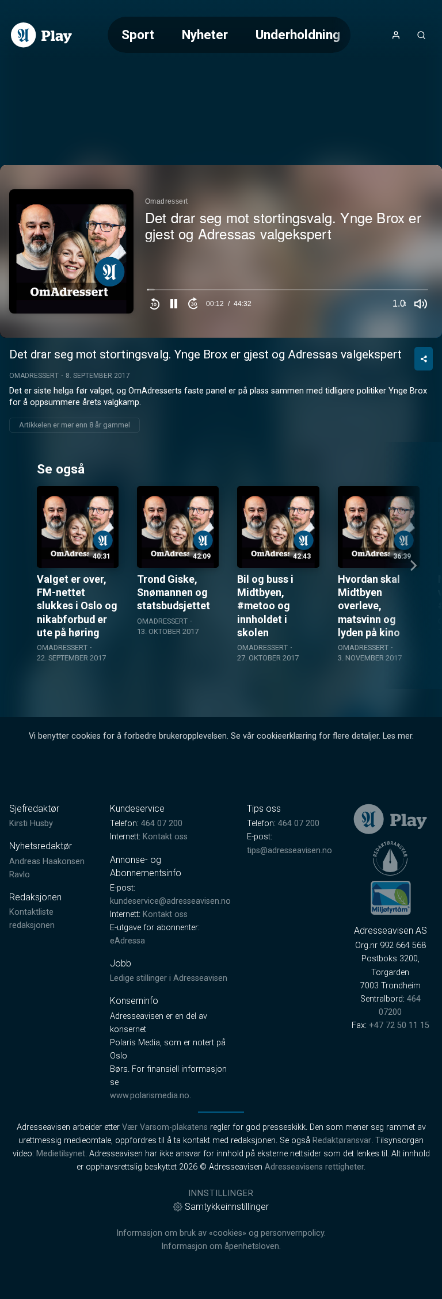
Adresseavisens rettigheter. (315, 1167)
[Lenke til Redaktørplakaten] (390, 858)
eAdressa (127, 941)
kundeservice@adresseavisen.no (170, 901)
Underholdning (298, 34)
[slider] (287, 292)
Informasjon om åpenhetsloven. (221, 1246)
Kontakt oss (165, 837)
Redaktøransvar (342, 1140)
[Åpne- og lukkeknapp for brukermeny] (395, 35)
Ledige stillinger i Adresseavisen (168, 978)
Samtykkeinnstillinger (227, 1206)
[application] (221, 251)
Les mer (397, 736)
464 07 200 (161, 823)
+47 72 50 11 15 (399, 1025)
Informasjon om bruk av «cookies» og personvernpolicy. (221, 1233)
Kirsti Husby (31, 823)
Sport (137, 34)
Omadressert (34, 376)
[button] (174, 304)
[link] (41, 35)
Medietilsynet (60, 1154)
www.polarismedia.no (149, 1096)
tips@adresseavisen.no (289, 850)
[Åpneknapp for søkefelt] (421, 35)
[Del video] (423, 358)
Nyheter (205, 34)
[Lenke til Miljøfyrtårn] (390, 897)
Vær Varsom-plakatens (165, 1127)
